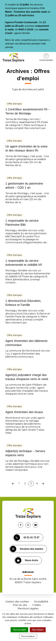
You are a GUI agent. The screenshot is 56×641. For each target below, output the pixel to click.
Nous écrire (31, 560)
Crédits (36, 605)
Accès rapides (46, 60)
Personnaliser (28, 636)
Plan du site (20, 605)
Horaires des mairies (31, 549)
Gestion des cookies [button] (17, 601)
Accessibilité (41, 601)
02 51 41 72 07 (31, 537)
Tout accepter (19, 629)
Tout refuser (37, 629)
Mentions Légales (28, 608)
